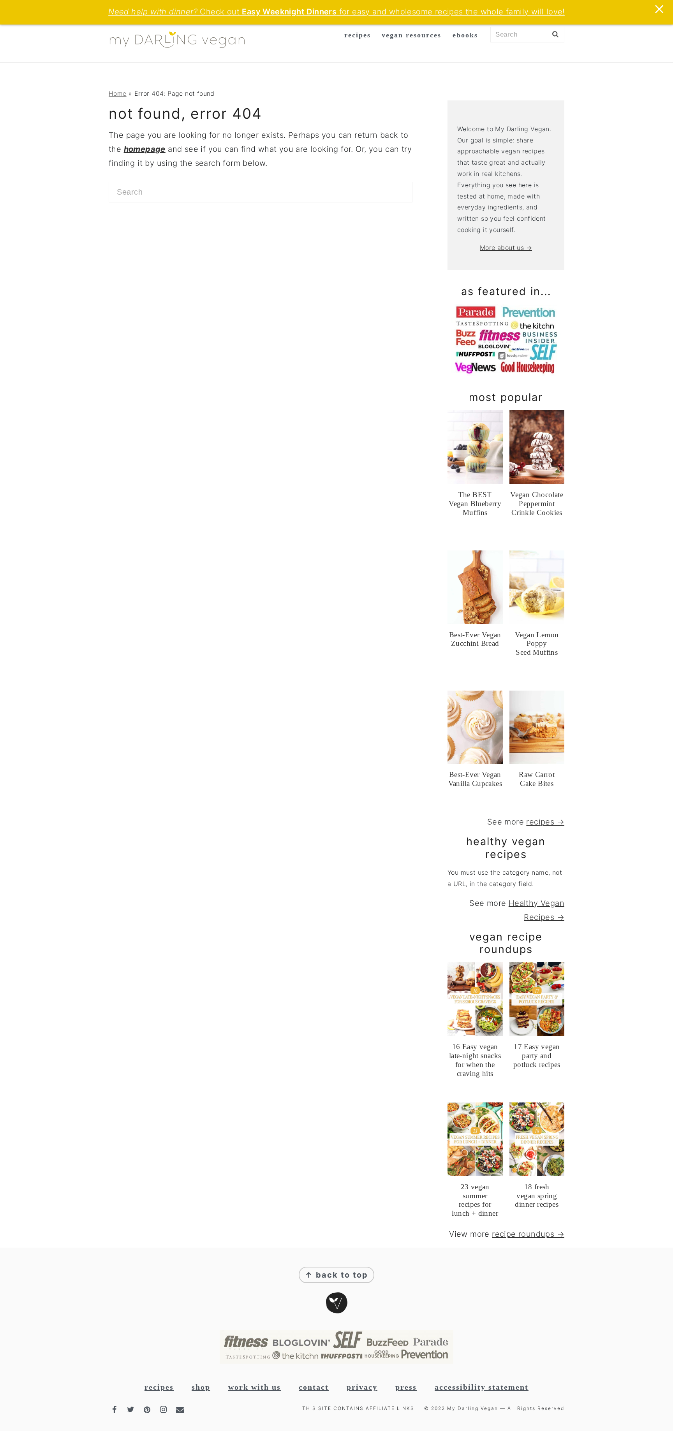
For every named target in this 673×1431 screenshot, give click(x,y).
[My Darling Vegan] (177, 49)
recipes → (545, 821)
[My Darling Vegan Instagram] (164, 1409)
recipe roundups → (528, 1234)
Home (118, 93)
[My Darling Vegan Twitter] (131, 1409)
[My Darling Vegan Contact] (180, 1409)
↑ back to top (336, 1275)
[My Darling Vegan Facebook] (115, 1409)
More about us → (506, 247)
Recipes (159, 1387)
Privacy (362, 1387)
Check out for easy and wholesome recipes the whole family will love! (336, 11)
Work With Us (254, 1387)
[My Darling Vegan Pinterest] (148, 1409)
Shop (201, 1387)
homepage (145, 149)
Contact (314, 1387)
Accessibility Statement (482, 1387)
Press (406, 1387)
